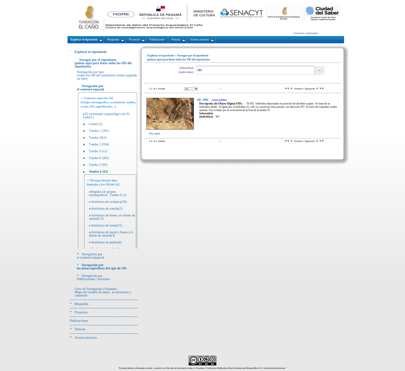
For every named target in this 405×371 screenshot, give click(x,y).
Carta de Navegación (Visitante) (103, 292)
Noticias (80, 329)
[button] (319, 71)
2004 (203, 99)
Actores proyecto (86, 337)
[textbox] (255, 70)
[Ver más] (154, 133)
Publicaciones (79, 321)
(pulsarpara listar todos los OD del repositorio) (103, 63)
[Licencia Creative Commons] (202, 364)
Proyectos (81, 312)
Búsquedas (81, 304)
